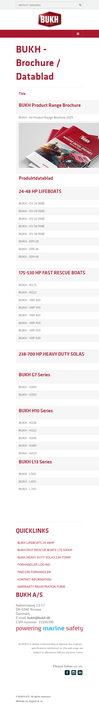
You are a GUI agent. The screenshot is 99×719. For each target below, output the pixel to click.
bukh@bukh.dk (38, 618)
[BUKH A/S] (49, 19)
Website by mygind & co (29, 701)
